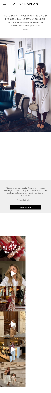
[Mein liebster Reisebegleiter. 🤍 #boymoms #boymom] (13, 374)
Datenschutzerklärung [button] (25, 200)
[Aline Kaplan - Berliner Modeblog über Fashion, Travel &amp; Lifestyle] (25, 4)
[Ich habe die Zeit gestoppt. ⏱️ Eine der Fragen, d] (13, 273)
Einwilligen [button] (25, 207)
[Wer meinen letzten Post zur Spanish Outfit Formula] (13, 248)
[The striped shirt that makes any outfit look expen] (13, 349)
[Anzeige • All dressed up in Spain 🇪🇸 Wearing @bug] (13, 324)
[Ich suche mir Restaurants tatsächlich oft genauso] (13, 298)
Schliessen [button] (39, 183)
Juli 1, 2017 (24, 30)
